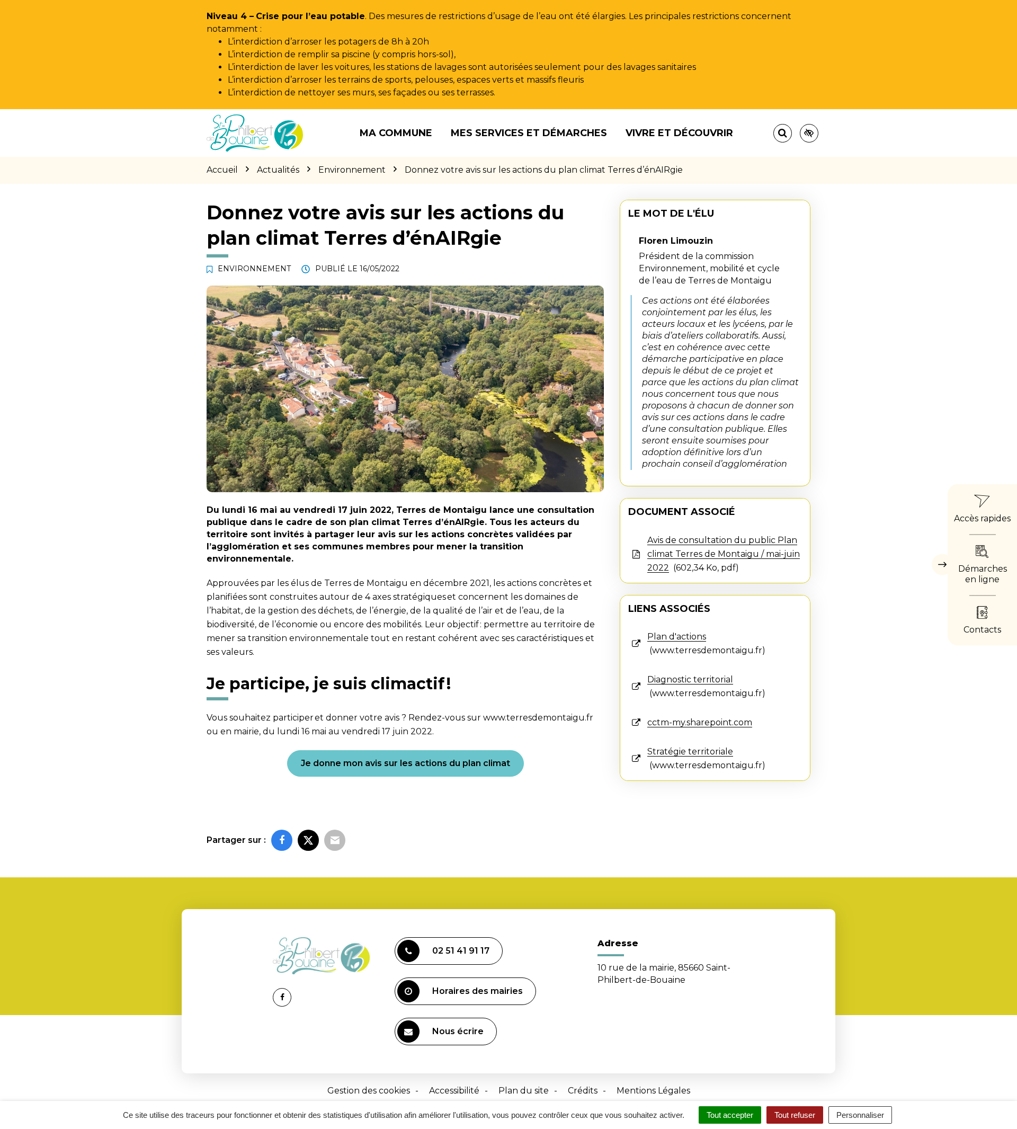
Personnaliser (860, 1114)
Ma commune (396, 133)
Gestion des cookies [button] (368, 1091)
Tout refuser (794, 1114)
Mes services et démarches (529, 133)
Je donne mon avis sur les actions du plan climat (405, 763)
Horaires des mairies (477, 991)
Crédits (582, 1091)
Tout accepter (730, 1114)
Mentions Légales (653, 1091)
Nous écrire (458, 1031)
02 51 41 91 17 (460, 951)
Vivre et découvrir (679, 133)
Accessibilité (454, 1091)
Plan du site (523, 1091)
